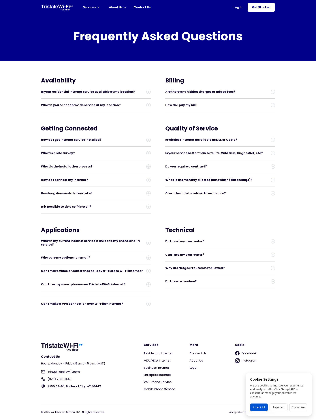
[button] (92, 7)
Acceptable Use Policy (242, 412)
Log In (238, 7)
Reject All (278, 407)
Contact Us (142, 7)
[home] (57, 7)
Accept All (259, 407)
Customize (298, 407)
